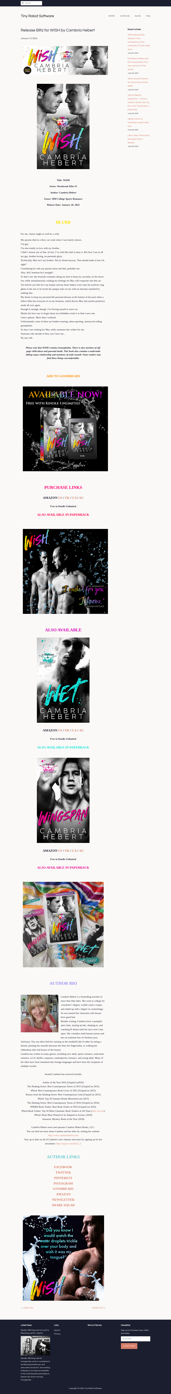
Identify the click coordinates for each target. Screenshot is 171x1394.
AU (81, 497)
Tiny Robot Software (93, 1388)
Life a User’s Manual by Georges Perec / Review (139, 139)
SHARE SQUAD (63, 1205)
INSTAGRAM (63, 1183)
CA (74, 497)
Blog (138, 16)
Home (112, 16)
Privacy (57, 1334)
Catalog (125, 16)
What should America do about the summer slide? (138, 82)
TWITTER (63, 1172)
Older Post (28, 1308)
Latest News (26, 1325)
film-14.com (98, 1111)
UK (67, 497)
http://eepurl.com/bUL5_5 (68, 1143)
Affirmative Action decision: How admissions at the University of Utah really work (139, 42)
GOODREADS (63, 1188)
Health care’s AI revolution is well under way (138, 122)
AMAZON (63, 1194)
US (60, 497)
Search (57, 1330)
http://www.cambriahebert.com (63, 1135)
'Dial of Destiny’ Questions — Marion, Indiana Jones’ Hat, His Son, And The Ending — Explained (139, 102)
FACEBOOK (63, 1167)
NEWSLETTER (63, 1199)
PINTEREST (63, 1178)
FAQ (148, 16)
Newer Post (97, 1308)
